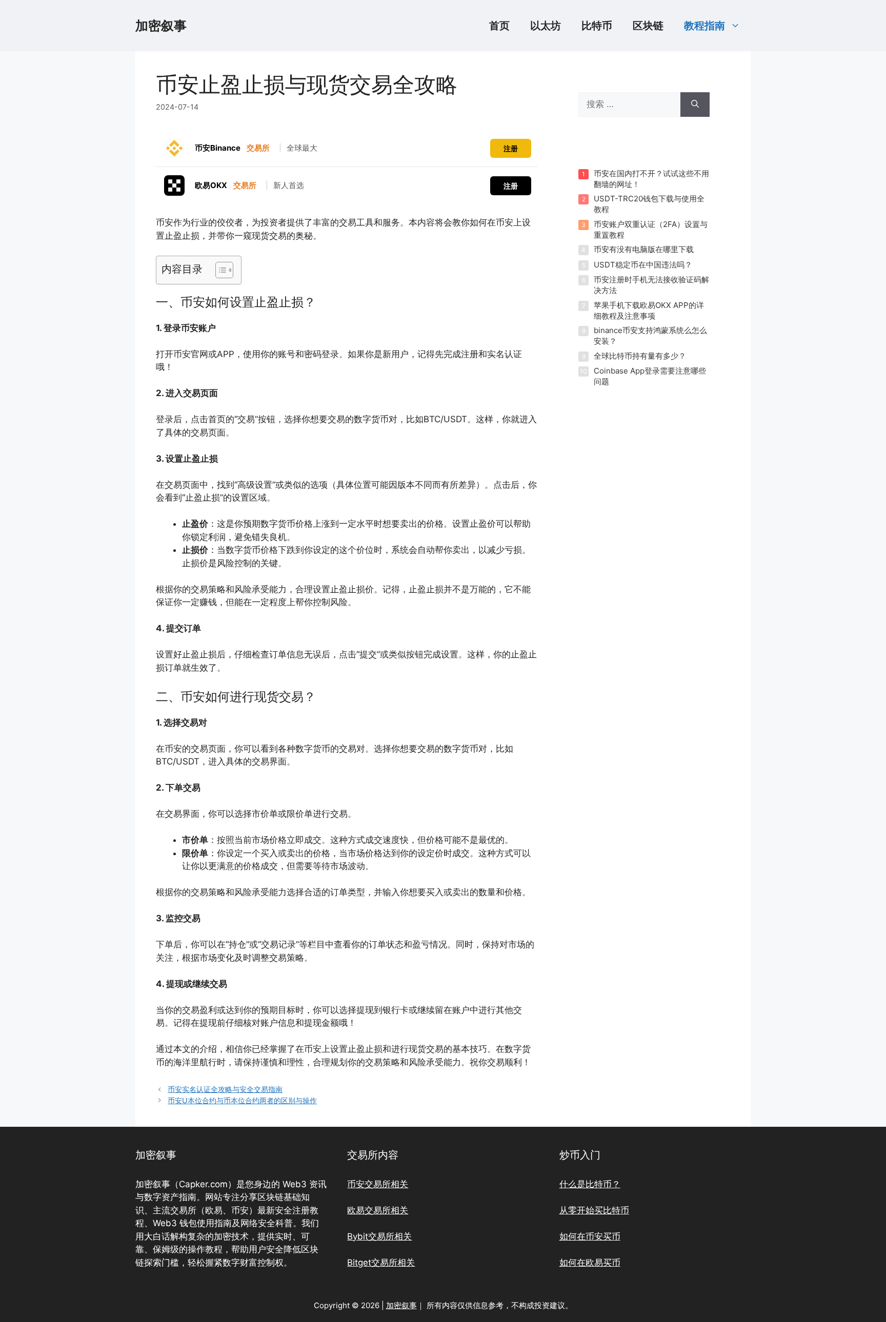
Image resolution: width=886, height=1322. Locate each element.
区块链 (648, 25)
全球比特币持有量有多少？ (640, 356)
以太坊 (545, 25)
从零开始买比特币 (594, 1210)
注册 (511, 148)
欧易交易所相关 (377, 1210)
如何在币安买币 (589, 1236)
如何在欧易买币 (589, 1262)
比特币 (596, 25)
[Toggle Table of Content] (219, 270)
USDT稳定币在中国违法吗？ (643, 265)
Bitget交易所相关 (381, 1262)
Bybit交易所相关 (379, 1236)
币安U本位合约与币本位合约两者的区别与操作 (242, 1100)
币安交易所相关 (377, 1184)
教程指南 (704, 25)
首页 (499, 25)
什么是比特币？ (589, 1184)
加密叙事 (161, 25)
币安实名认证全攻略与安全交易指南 (225, 1089)
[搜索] (695, 104)
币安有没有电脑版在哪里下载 (644, 249)
